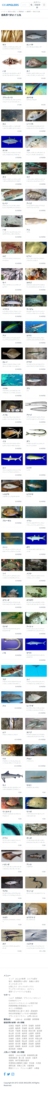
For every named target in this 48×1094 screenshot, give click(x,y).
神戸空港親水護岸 (22, 1060)
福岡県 (37, 1044)
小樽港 (36, 1068)
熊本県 (24, 1046)
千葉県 (17, 1031)
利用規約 (18, 998)
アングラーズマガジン (17, 989)
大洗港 (38, 1063)
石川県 (17, 1033)
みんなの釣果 (20, 979)
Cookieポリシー (15, 1000)
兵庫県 (24, 1038)
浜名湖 (28, 1058)
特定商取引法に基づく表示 (19, 1011)
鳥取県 (11, 1041)
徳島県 (11, 1044)
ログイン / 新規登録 (37, 4)
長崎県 (17, 1046)
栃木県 (31, 1028)
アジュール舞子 (26, 1068)
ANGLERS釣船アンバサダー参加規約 (23, 1013)
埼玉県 (11, 1031)
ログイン (30, 989)
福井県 (24, 1033)
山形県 (11, 1028)
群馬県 (37, 1028)
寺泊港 (31, 1063)
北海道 (11, 1026)
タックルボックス (15, 984)
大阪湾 (34, 1058)
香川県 (17, 1044)
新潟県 (39, 1031)
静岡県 (17, 1036)
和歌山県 (38, 1038)
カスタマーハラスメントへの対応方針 (23, 1003)
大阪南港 (30, 1066)
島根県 (17, 1041)
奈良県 (31, 1038)
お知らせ (19, 1019)
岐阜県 (11, 1036)
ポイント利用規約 (15, 1008)
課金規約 (34, 1011)
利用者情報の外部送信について (21, 1006)
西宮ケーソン (14, 1068)
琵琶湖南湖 (13, 1058)
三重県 (31, 1036)
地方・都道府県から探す (18, 981)
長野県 (37, 1033)
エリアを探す (32, 979)
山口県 (37, 1041)
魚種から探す (34, 981)
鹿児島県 (12, 1049)
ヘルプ (11, 998)
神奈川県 (32, 1031)
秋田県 (37, 1026)
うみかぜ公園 (20, 1055)
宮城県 (31, 1026)
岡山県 (24, 1041)
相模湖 (11, 1055)
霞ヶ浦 (21, 1058)
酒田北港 (12, 1066)
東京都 (24, 1031)
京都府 (11, 1038)
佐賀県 (11, 1046)
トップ (11, 979)
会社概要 (27, 1019)
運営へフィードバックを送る (20, 992)
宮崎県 (37, 1046)
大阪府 (17, 1038)
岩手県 (24, 1026)
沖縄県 (19, 1049)
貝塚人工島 (21, 1066)
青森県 (17, 1026)
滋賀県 (37, 1036)
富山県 (11, 1033)
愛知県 (24, 1036)
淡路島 (11, 1060)
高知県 (31, 1044)
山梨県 (31, 1033)
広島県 (31, 1041)
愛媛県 (24, 1044)
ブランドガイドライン (17, 1016)
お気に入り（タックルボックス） (21, 986)
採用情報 (35, 1019)
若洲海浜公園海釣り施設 (18, 1063)
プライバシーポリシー (32, 998)
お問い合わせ (32, 1016)
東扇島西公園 (32, 1055)
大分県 (31, 1046)
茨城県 (24, 1028)
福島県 (17, 1028)
